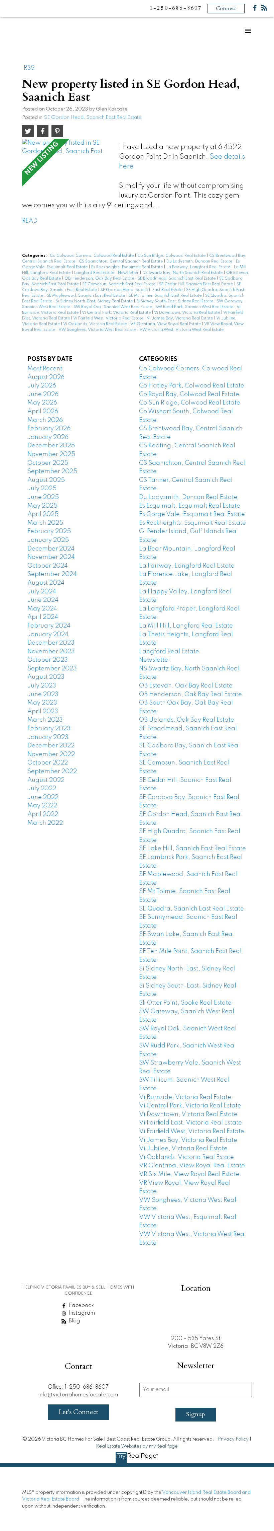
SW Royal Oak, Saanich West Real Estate (113, 307)
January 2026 (47, 437)
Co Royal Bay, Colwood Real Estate (189, 394)
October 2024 (47, 566)
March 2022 (45, 823)
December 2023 (51, 643)
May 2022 (42, 806)
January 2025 (48, 540)
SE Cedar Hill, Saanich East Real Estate (196, 284)
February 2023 (49, 729)
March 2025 (45, 523)
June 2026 (42, 394)
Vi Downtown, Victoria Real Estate (187, 313)
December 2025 (51, 446)
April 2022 (42, 814)
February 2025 (49, 531)
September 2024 (52, 574)
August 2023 (45, 677)
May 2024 (42, 609)
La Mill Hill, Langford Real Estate (186, 626)
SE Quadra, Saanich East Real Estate (191, 909)
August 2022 (45, 780)
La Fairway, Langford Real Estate (198, 267)
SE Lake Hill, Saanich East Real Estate (192, 849)
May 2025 (42, 506)
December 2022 (51, 746)
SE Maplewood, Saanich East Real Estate (86, 296)
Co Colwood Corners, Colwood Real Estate (92, 256)
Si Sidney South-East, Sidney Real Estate (175, 301)
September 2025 (52, 471)
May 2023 (42, 703)
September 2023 (52, 669)
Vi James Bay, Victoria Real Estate (180, 318)
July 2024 (41, 592)
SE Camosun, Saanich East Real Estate (119, 284)
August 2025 (46, 480)
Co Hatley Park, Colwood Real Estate (191, 386)
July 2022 (41, 789)
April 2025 (42, 514)
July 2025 (41, 489)
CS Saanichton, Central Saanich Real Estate (121, 262)
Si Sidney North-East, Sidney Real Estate (95, 301)
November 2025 (51, 454)
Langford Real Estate (94, 273)
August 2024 (45, 583)
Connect (226, 8)
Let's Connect (78, 1411)
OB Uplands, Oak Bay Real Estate (186, 720)
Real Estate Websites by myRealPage (137, 1446)
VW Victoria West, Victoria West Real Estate (181, 330)
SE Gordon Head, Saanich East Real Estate (92, 117)
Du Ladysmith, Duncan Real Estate (199, 262)
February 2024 (49, 626)
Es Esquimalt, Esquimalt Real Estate (189, 506)
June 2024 (42, 600)
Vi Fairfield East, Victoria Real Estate (190, 1123)
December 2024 (51, 549)
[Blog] (264, 9)
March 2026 (45, 420)
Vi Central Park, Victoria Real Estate (117, 313)
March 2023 (45, 720)
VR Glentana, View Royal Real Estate (166, 324)
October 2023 (47, 660)
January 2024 (47, 635)
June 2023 (42, 694)
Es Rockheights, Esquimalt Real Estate (127, 267)
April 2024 (42, 617)
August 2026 (45, 377)
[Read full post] (68, 167)
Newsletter (129, 273)
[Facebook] (255, 9)
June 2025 (43, 497)
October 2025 (47, 463)
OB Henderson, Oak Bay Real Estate (99, 279)
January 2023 (47, 737)
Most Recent (44, 369)
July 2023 (41, 686)
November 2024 (51, 557)
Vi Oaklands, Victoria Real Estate (95, 324)
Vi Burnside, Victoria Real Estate (185, 1097)
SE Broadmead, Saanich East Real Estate (177, 279)
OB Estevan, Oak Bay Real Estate (186, 686)
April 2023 (42, 712)
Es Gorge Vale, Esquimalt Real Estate (192, 514)
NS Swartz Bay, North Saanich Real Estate (183, 273)
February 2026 (49, 429)
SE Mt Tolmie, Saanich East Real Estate (165, 296)
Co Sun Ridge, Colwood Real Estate (172, 256)
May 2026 (42, 403)
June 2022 (42, 797)
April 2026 (42, 412)
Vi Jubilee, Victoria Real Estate (183, 1149)
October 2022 (47, 763)
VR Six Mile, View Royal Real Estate (189, 1174)
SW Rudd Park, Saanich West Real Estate (195, 307)
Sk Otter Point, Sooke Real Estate (185, 1003)
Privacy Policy (233, 1439)
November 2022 (51, 754)
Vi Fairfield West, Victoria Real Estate (108, 318)
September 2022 (52, 772)
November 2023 (51, 652)
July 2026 (41, 386)
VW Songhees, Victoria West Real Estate (97, 330)
